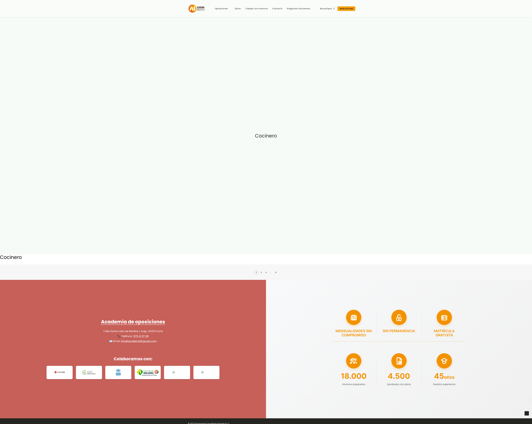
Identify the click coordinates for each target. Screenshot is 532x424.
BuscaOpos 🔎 (327, 8)
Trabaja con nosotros (256, 8)
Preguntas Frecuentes (298, 8)
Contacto (277, 8)
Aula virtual (346, 8)
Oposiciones (221, 8)
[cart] (366, 8)
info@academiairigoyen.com (139, 341)
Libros (238, 8)
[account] (362, 8)
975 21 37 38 (141, 336)
